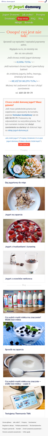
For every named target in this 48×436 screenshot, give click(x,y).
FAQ (33, 18)
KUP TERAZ (23, 144)
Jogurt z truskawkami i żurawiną (20, 246)
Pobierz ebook (24, 141)
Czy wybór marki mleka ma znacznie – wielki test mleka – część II (23, 382)
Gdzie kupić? (36, 141)
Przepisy (40, 14)
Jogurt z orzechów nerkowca (18, 278)
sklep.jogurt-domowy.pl (18, 130)
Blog (40, 18)
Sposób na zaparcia (14, 349)
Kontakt (29, 22)
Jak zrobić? (27, 14)
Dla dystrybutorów (35, 425)
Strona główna (6, 422)
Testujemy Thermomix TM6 (18, 413)
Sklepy (18, 22)
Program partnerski (8, 429)
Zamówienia (32, 422)
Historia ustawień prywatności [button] (11, 432)
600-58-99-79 (11, 118)
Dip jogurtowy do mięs (15, 182)
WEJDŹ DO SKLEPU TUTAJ (24, 81)
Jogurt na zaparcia (13, 214)
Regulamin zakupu (8, 425)
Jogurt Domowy (11, 14)
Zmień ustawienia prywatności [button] (32, 429)
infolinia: (41, 1)
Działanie (10, 18)
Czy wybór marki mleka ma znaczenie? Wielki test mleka (23, 318)
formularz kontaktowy (22, 115)
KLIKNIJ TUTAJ (24, 62)
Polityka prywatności (21, 425)
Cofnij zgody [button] (26, 432)
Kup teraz (23, 18)
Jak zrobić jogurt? (12, 138)
